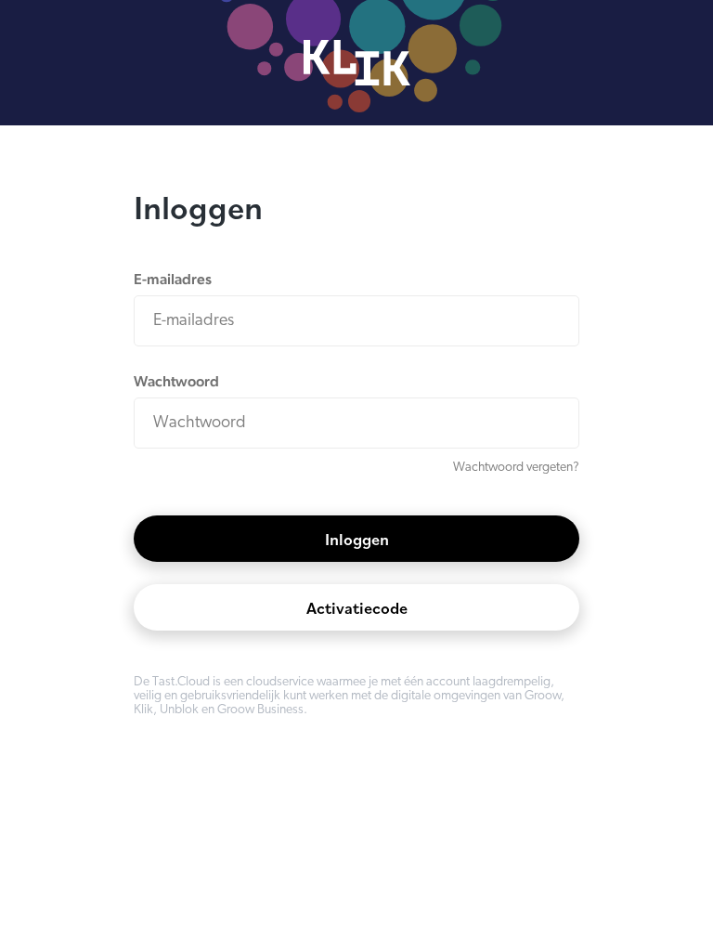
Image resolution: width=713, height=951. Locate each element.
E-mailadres (173, 279)
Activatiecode (357, 608)
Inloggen (357, 539)
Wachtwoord (176, 381)
